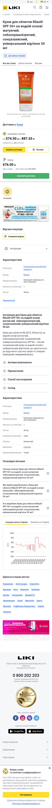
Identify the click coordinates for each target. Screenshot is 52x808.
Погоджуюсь (26, 795)
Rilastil (26, 275)
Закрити (49, 768)
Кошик (47, 7)
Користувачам (10, 742)
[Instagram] (22, 718)
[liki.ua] (14, 7)
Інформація (9, 749)
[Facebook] (15, 718)
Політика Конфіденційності (26, 803)
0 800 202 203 (26, 675)
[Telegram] (36, 718)
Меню (5, 7)
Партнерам (8, 757)
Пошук (34, 7)
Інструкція (15, 248)
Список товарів (40, 7)
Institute (27, 447)
